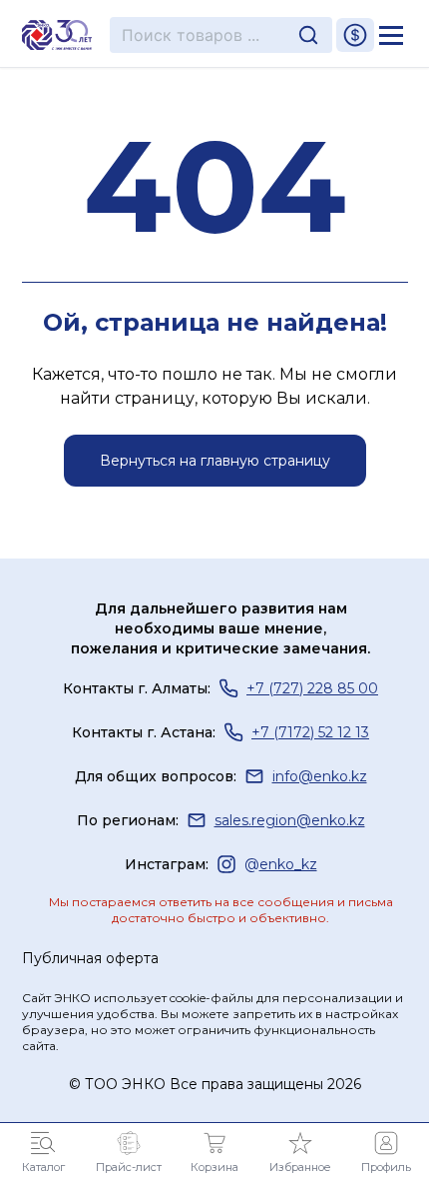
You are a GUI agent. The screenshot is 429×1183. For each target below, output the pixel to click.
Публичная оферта (90, 958)
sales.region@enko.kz (289, 820)
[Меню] (391, 35)
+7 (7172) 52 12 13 (310, 732)
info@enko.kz (319, 776)
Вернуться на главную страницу (215, 461)
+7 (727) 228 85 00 (312, 688)
